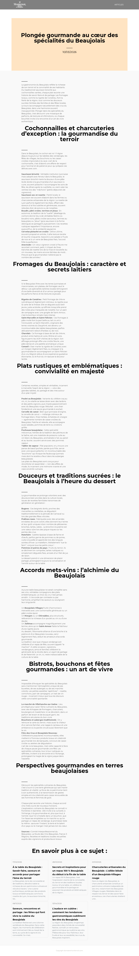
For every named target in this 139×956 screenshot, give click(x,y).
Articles (119, 5)
